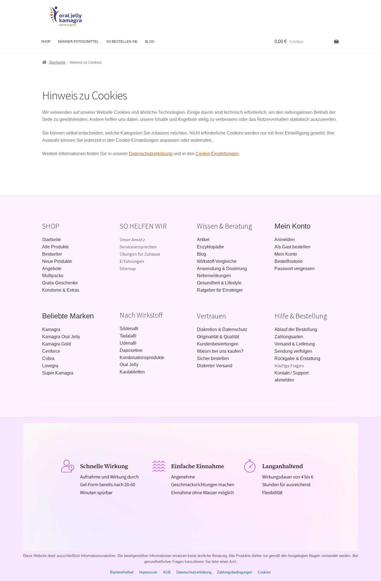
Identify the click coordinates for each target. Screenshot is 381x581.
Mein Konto (292, 226)
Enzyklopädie (210, 246)
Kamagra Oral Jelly (61, 336)
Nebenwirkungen (214, 275)
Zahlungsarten (288, 336)
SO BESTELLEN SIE (122, 42)
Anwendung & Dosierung (222, 268)
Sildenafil (129, 328)
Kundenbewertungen (217, 344)
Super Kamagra (57, 373)
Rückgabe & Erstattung (297, 358)
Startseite (57, 62)
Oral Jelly (129, 364)
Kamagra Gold (56, 344)
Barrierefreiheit (122, 572)
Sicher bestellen (213, 358)
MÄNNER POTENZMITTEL (78, 42)
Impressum (148, 572)
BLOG (149, 42)
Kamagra (51, 329)
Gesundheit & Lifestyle (219, 282)
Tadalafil (128, 335)
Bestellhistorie (288, 261)
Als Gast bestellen (292, 246)
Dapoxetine (131, 350)
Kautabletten (132, 371)
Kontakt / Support (291, 373)
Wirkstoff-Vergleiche (217, 261)
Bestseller (52, 254)
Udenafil (128, 343)
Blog (201, 254)
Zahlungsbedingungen (234, 572)
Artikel (203, 239)
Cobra (48, 358)
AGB (167, 572)
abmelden (284, 380)
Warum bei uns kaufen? (220, 351)
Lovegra (50, 365)
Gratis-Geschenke (60, 282)
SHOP (45, 42)
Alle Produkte (55, 246)
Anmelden (284, 239)
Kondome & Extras (60, 290)
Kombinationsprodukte (142, 357)
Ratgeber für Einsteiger (220, 290)
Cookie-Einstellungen (217, 153)
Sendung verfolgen (293, 351)
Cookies (264, 572)
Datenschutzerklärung (150, 153)
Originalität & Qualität (218, 336)
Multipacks (52, 275)
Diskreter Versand (214, 365)
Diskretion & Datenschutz (222, 329)
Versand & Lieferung (294, 344)
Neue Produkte (57, 261)
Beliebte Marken (68, 316)
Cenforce (51, 351)
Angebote (51, 268)
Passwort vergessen (294, 268)
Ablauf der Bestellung (295, 329)
